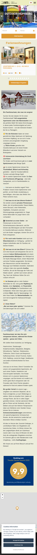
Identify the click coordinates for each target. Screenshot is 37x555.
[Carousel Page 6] (18, 78)
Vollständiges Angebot (18, 82)
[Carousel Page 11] (28, 78)
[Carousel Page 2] (10, 78)
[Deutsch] (31, 2)
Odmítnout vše (18, 545)
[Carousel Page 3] (12, 78)
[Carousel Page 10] (26, 78)
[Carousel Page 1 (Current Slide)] (8, 78)
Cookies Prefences (18, 549)
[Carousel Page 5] (16, 78)
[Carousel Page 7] (20, 78)
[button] (17, 508)
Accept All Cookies (18, 540)
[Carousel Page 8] (22, 78)
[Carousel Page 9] (24, 78)
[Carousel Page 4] (14, 78)
